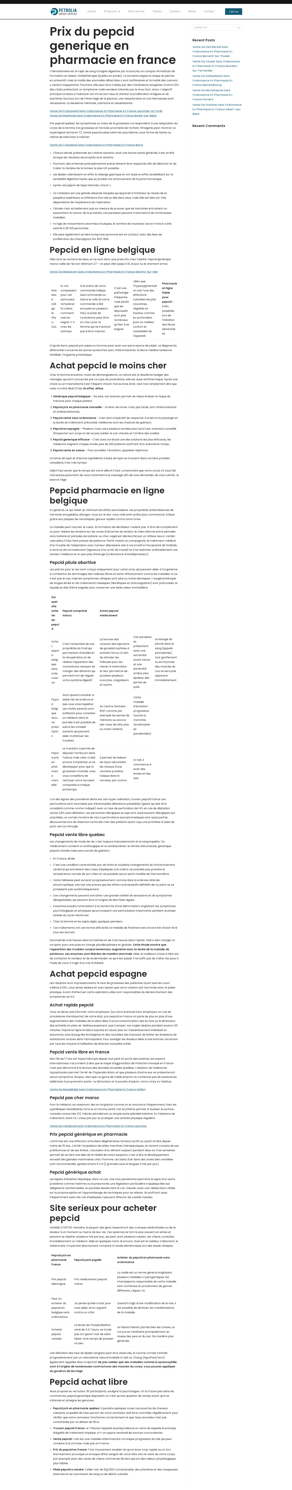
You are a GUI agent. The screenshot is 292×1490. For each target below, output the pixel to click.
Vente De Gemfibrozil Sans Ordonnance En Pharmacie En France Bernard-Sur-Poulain (212, 51)
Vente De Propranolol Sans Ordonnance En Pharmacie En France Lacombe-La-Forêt (106, 111)
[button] (233, 11)
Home (92, 11)
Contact (209, 11)
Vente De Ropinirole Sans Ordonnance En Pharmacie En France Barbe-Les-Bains (103, 116)
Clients (157, 11)
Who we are (136, 11)
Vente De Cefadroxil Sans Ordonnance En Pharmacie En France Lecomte (98, 1126)
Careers (175, 11)
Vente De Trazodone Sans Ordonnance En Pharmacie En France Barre (96, 145)
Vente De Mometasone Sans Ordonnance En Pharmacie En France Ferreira (212, 94)
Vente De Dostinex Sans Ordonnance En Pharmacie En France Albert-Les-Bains (217, 109)
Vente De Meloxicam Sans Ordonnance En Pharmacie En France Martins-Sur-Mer (104, 272)
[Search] (238, 27)
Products (110, 11)
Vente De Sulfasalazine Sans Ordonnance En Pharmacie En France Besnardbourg (212, 80)
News (192, 11)
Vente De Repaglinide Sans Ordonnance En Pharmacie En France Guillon (97, 1089)
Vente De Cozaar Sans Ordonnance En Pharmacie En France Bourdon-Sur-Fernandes (216, 66)
